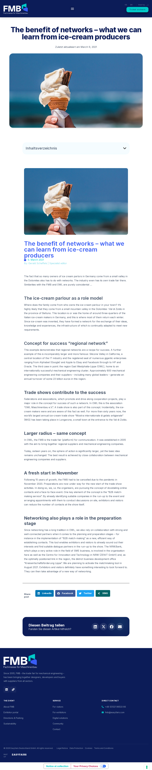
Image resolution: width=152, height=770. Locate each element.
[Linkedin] (95, 626)
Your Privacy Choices (85, 766)
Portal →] (143, 5)
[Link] (13, 689)
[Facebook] (111, 626)
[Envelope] (120, 626)
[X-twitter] (103, 626)
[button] (72, 8)
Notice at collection (57, 766)
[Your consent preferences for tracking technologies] (147, 767)
